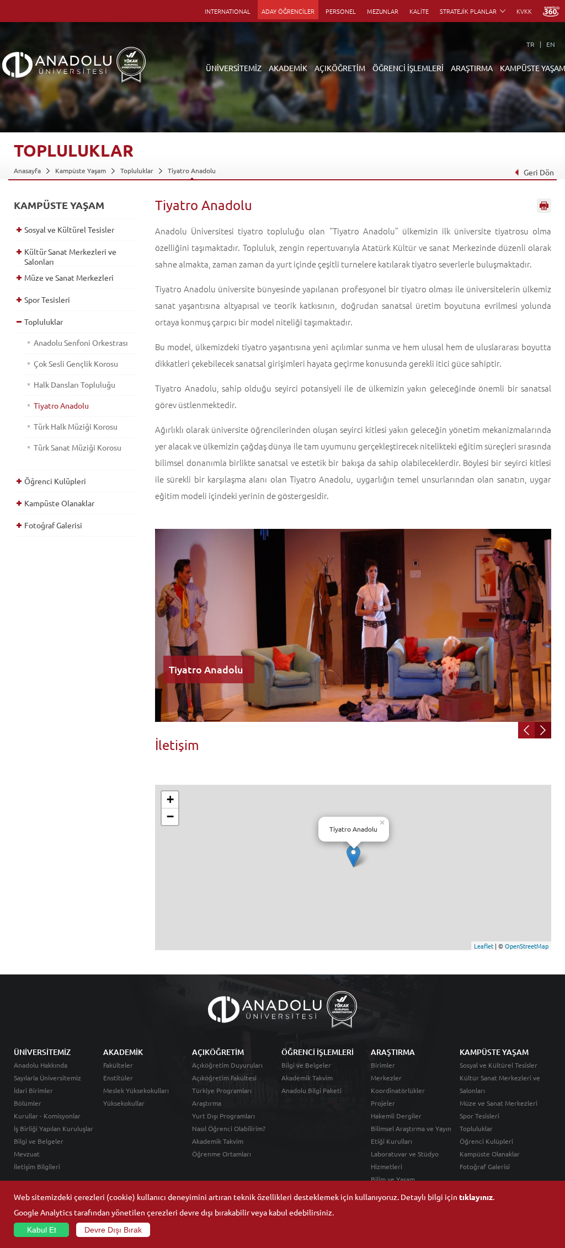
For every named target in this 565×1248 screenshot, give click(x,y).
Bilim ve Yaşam (393, 1179)
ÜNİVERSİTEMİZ (234, 68)
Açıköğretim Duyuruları (227, 1064)
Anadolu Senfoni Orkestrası (81, 342)
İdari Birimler (33, 1090)
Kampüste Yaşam (80, 170)
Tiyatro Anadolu (192, 170)
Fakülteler (118, 1064)
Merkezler (386, 1077)
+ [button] (170, 799)
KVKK (524, 11)
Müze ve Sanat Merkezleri (69, 277)
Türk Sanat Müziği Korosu (77, 447)
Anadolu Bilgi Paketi (311, 1090)
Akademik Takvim (217, 1141)
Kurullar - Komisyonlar (47, 1115)
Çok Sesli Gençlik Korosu (76, 363)
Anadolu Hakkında (40, 1064)
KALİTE (419, 11)
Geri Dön (539, 172)
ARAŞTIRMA (472, 68)
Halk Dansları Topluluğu (74, 384)
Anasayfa (27, 170)
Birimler (383, 1064)
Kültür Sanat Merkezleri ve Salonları (70, 256)
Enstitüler (118, 1077)
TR (530, 44)
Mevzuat (27, 1153)
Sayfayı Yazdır (544, 206)
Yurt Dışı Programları (223, 1115)
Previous (526, 730)
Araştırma (206, 1103)
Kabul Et (41, 1229)
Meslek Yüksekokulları (136, 1090)
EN (550, 44)
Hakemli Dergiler (396, 1115)
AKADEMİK (288, 68)
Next (543, 730)
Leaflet (483, 945)
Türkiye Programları (222, 1090)
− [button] (170, 816)
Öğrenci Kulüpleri (55, 481)
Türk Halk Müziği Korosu (76, 426)
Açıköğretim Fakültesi (224, 1077)
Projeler (383, 1103)
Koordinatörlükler (398, 1090)
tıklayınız (476, 1197)
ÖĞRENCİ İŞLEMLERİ (408, 68)
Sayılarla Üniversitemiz (47, 1077)
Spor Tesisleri (47, 299)
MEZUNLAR (382, 11)
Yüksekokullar (124, 1103)
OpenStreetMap (526, 945)
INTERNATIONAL (227, 11)
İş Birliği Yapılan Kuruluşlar (53, 1128)
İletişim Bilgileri (37, 1166)
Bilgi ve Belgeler (38, 1141)
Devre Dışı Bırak (113, 1229)
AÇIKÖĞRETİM (340, 68)
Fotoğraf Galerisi (53, 525)
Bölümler (27, 1103)
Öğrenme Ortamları (221, 1153)
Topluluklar (136, 170)
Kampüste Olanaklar (59, 503)
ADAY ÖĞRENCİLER (288, 11)
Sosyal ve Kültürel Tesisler (69, 229)
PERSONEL (341, 11)
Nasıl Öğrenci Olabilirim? (228, 1128)
